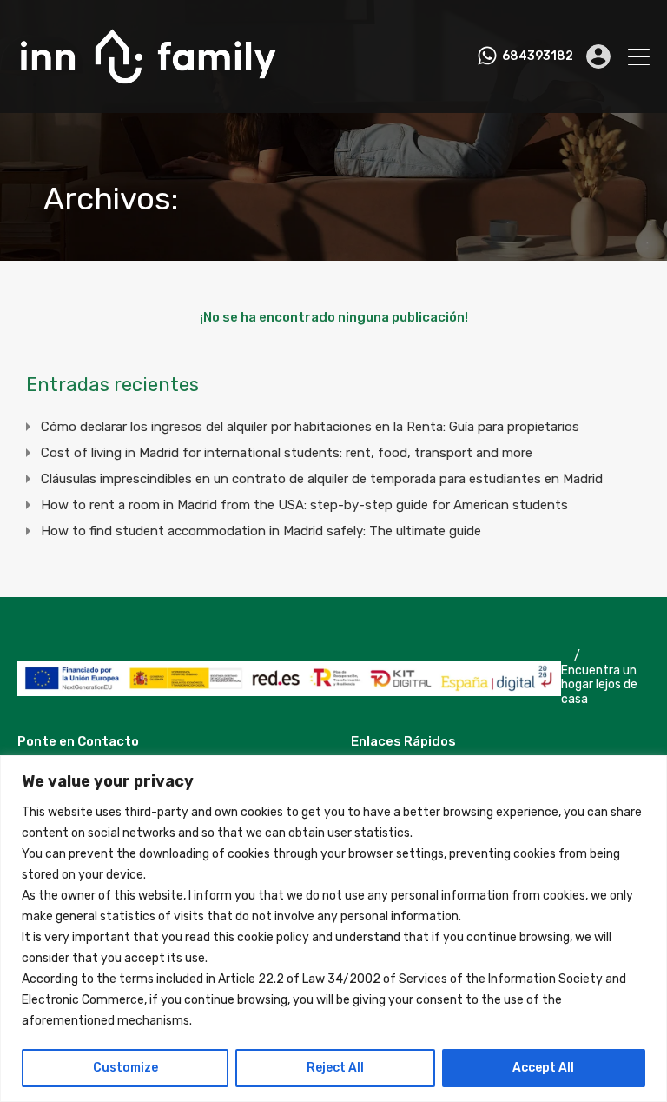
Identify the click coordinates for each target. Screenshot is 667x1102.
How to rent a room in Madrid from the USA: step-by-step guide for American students (304, 505)
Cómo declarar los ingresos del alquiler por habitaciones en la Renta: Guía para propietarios (310, 427)
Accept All (543, 1067)
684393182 (537, 56)
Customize (125, 1067)
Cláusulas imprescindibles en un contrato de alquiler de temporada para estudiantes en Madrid (322, 479)
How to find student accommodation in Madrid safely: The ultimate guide (261, 531)
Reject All (335, 1067)
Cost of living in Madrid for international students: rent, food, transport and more (286, 453)
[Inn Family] (147, 92)
